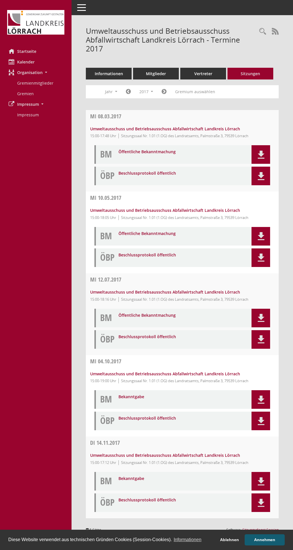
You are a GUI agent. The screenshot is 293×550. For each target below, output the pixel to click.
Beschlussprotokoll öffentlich (147, 173)
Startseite (26, 51)
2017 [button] (144, 91)
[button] (36, 72)
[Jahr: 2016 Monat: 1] (128, 92)
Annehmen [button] (264, 539)
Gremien (25, 93)
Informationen (109, 73)
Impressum (28, 114)
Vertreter (203, 73)
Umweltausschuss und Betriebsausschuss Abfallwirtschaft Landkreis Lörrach (165, 128)
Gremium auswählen (195, 91)
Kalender (26, 62)
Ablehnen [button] (229, 539)
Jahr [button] (109, 91)
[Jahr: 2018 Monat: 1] (164, 92)
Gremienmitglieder (35, 83)
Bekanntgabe (131, 396)
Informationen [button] (187, 539)
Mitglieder (156, 73)
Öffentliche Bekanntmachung (147, 152)
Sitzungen (250, 73)
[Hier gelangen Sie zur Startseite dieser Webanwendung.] (36, 22)
